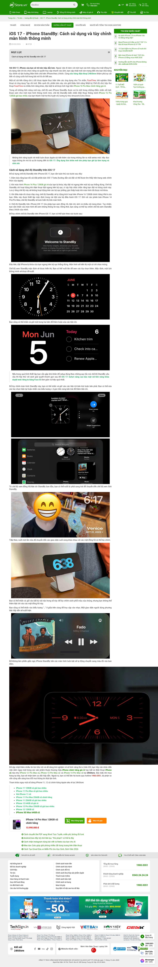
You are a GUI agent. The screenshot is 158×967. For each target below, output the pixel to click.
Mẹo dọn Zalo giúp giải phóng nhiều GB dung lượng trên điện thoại (52, 845)
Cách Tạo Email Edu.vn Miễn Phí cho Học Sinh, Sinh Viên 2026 (50, 849)
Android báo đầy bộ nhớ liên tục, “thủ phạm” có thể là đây (48, 838)
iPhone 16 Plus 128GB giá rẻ (36, 184)
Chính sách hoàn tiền (64, 864)
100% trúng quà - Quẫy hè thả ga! (122, 103)
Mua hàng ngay (77, 821)
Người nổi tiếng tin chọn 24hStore (105, 25)
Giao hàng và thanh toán (19, 879)
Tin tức (12, 873)
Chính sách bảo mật (63, 879)
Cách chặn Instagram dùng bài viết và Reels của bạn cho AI (49, 842)
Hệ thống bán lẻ (16, 864)
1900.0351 (142, 865)
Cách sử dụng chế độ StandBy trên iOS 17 (29, 57)
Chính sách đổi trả (63, 870)
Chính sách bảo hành (64, 867)
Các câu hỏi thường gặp (19, 888)
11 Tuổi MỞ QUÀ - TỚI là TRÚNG (120, 86)
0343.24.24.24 (140, 875)
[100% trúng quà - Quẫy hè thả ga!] (121, 95)
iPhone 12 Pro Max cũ (30, 773)
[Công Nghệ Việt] (44, 927)
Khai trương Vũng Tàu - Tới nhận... (138, 103)
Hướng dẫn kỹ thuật (62, 25)
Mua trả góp (97, 821)
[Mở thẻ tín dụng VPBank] (44, 907)
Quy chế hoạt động (17, 882)
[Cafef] (137, 927)
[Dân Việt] (91, 927)
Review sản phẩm (41, 25)
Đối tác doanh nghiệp (18, 867)
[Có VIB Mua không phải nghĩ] (113, 907)
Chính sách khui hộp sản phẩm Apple (70, 873)
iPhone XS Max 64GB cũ (28, 812)
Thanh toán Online (63, 876)
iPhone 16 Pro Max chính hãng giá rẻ (90, 86)
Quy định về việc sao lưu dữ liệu (67, 888)
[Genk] (114, 927)
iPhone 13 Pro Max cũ (50, 773)
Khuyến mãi (81, 25)
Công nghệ (25, 25)
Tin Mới (13, 25)
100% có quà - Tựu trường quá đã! (139, 86)
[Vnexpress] (21, 927)
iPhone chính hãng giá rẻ (73, 770)
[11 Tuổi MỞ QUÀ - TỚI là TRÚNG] (121, 77)
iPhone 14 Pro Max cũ (73, 773)
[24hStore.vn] (18, 5)
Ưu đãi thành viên (16, 885)
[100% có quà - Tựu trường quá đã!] (139, 77)
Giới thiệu (13, 870)
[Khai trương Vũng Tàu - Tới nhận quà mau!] (139, 95)
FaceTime (91, 80)
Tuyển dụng (14, 876)
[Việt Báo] (67, 927)
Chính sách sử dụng (63, 882)
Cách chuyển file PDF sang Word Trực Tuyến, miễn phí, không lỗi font (53, 834)
